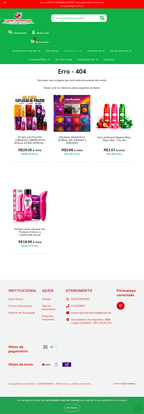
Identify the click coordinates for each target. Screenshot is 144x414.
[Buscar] (102, 18)
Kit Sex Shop (64, 59)
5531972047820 (80, 299)
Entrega (46, 299)
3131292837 (78, 306)
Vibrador (109, 59)
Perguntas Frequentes (48, 317)
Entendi (72, 407)
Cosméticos (72, 50)
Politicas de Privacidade (21, 312)
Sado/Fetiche (87, 59)
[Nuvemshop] (125, 384)
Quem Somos (15, 299)
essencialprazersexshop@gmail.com (91, 312)
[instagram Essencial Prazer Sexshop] (5, 2)
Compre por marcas (25, 50)
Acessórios (95, 50)
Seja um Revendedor (48, 307)
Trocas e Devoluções (20, 306)
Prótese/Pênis (38, 59)
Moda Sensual (120, 50)
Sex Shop (52, 50)
